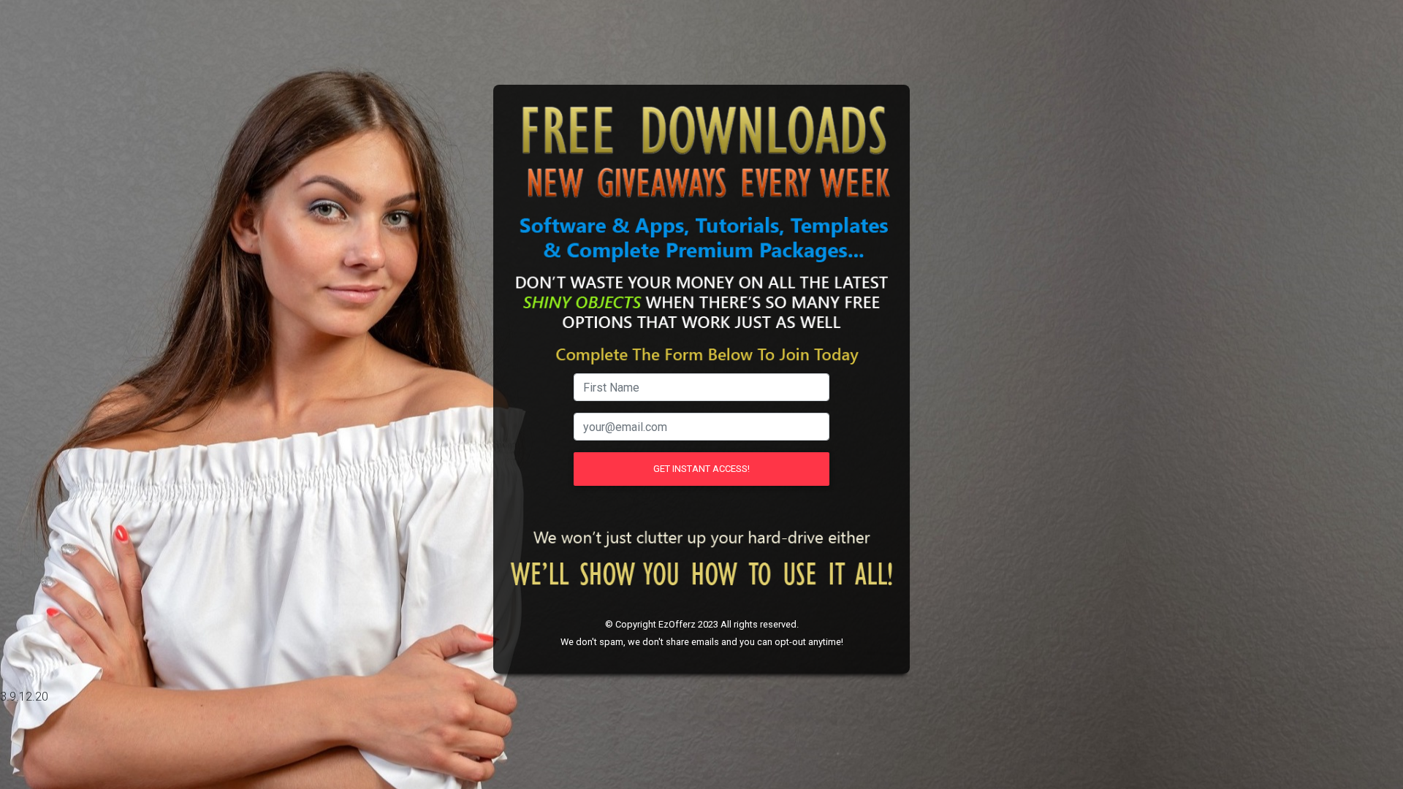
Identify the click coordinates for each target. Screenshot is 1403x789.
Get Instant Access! (701, 468)
